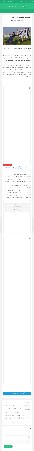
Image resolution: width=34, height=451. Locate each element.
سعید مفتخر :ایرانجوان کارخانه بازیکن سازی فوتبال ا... (16, 190)
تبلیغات (26, 1)
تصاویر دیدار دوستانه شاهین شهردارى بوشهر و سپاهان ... (16, 188)
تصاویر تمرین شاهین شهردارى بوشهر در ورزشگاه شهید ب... (15, 177)
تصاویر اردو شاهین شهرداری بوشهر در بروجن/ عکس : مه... (15, 195)
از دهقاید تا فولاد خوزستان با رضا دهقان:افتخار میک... (16, 179)
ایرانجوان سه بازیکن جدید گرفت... (20, 174)
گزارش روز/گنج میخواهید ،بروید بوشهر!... (19, 185)
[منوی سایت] (17, 11)
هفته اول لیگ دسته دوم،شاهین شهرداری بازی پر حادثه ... (16, 197)
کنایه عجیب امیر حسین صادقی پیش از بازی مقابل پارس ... (17, 182)
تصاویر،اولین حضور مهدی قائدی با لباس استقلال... (17, 193)
